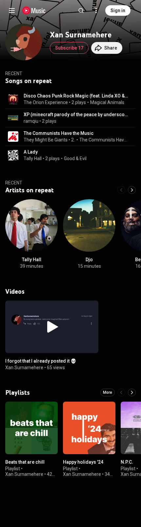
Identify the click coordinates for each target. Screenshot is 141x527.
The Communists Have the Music (58, 133)
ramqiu (31, 121)
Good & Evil (75, 158)
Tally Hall (33, 158)
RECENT (13, 182)
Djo (89, 259)
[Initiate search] (81, 10)
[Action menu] (91, 309)
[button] (13, 99)
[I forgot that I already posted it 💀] (51, 327)
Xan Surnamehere (24, 367)
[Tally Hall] (31, 225)
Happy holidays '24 (83, 462)
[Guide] (12, 10)
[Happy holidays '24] (89, 428)
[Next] (132, 190)
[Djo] (89, 225)
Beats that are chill (25, 462)
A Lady (31, 152)
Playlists (17, 392)
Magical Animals (107, 102)
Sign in (118, 10)
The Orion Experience (46, 102)
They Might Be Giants (46, 139)
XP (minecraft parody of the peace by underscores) (76, 114)
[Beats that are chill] (31, 428)
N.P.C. (127, 462)
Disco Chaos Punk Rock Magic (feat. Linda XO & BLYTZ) (76, 95)
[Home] (34, 10)
